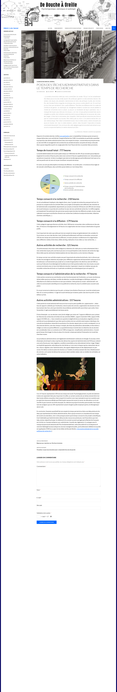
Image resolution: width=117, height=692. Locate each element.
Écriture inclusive (9, 153)
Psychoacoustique (8, 149)
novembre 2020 (7, 106)
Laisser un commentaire (64, 91)
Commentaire (41, 466)
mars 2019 (6, 119)
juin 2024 (6, 82)
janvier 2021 (7, 102)
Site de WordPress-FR (9, 175)
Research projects (89, 28)
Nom (39, 490)
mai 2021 (6, 100)
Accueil (50, 28)
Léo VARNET (50, 91)
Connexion (6, 168)
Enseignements (59, 28)
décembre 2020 (7, 104)
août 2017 (6, 126)
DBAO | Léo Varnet (11, 28)
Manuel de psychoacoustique (73, 28)
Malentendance (7, 140)
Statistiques (6, 159)
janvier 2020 (7, 113)
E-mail (39, 497)
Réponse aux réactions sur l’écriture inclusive (49, 442)
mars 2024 (6, 84)
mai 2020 (6, 111)
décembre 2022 (7, 91)
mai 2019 (6, 117)
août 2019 (6, 115)
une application (64, 136)
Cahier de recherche (43, 81)
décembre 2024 (7, 80)
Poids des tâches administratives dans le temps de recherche (10, 54)
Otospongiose (8, 142)
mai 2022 (6, 93)
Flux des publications (9, 171)
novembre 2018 (7, 124)
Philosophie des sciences (9, 146)
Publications (99, 28)
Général (52, 81)
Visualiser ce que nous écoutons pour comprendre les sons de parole (56, 448)
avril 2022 (6, 95)
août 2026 (6, 78)
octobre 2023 (7, 89)
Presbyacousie (8, 144)
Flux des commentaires (9, 173)
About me (108, 28)
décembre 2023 (7, 86)
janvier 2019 (7, 122)
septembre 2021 (8, 97)
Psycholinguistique (8, 151)
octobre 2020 (7, 108)
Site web (39, 505)
